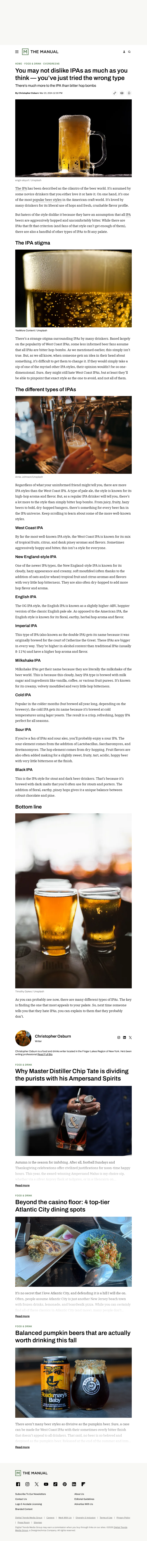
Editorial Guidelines (84, 1499)
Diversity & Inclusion (86, 1517)
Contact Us (21, 1499)
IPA (128, 215)
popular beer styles (47, 200)
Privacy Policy (123, 1517)
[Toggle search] (129, 51)
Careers (50, 1517)
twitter (130, 1037)
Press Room (24, 1522)
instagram (118, 1037)
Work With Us (65, 1517)
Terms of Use (106, 1517)
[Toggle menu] (16, 51)
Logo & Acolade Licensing (28, 1504)
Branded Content (23, 1509)
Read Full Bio (45, 1054)
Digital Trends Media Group (28, 1517)
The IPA (21, 188)
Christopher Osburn (28, 93)
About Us (79, 1494)
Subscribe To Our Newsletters (30, 1494)
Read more (22, 1185)
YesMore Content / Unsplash (31, 330)
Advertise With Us (83, 1504)
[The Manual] (40, 52)
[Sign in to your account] (124, 51)
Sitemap (38, 1522)
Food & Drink (23, 1064)
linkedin (124, 1037)
